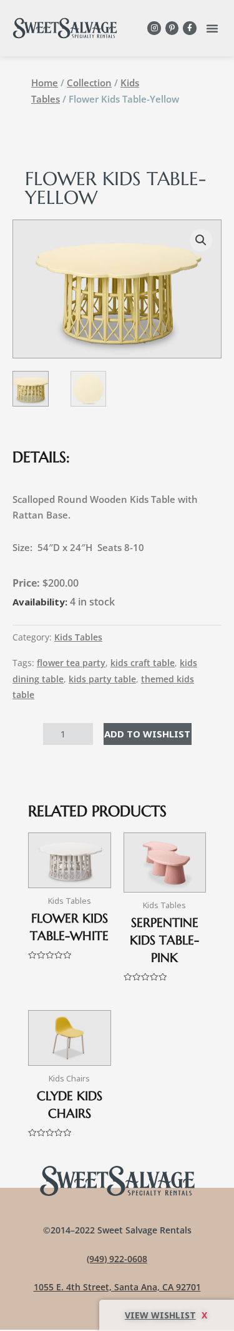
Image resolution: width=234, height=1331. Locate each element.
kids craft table (142, 663)
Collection (89, 82)
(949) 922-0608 (117, 1259)
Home (44, 82)
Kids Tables (78, 637)
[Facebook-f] (190, 28)
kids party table (102, 679)
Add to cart (147, 733)
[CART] (166, 1315)
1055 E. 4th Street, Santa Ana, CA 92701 (117, 1287)
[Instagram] (154, 28)
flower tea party (71, 663)
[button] (212, 28)
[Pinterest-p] (172, 28)
